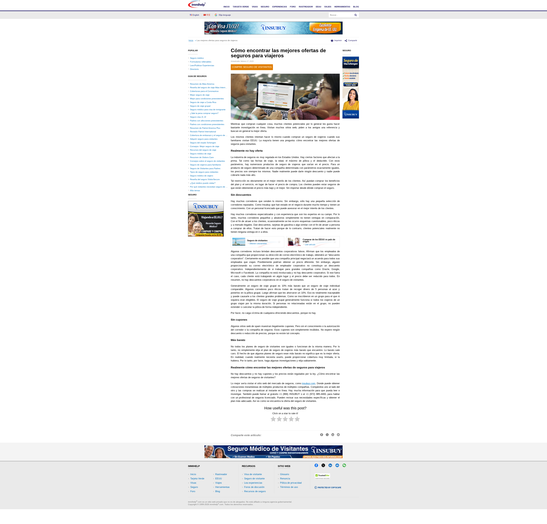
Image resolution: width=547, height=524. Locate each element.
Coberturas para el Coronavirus (204, 91)
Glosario (284, 474)
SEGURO (265, 7)
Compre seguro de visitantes (252, 67)
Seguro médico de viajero (201, 176)
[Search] (355, 15)
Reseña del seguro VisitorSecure (205, 179)
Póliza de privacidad (291, 482)
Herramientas (222, 487)
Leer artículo (310, 245)
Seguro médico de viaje (200, 153)
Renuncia (285, 478)
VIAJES (327, 7)
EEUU (318, 7)
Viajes (218, 482)
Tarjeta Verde (197, 478)
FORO (293, 7)
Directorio (194, 69)
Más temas (195, 190)
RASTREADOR (306, 7)
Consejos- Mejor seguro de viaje (204, 146)
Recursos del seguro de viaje (203, 150)
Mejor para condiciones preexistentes (207, 98)
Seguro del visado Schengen (203, 143)
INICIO (227, 7)
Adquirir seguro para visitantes (204, 139)
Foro (192, 491)
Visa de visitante (253, 474)
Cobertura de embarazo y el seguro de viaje (210, 135)
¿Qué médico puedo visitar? (203, 183)
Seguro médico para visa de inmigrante (207, 109)
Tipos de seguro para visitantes (204, 172)
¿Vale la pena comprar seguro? (204, 113)
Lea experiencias (253, 482)
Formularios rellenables (200, 62)
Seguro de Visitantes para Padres (205, 168)
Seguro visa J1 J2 (198, 117)
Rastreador (221, 474)
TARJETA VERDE (241, 7)
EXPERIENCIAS (279, 7)
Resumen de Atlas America (202, 84)
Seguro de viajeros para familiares (205, 165)
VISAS (255, 7)
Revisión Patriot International (203, 131)
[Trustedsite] (322, 478)
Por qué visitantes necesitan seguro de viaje (210, 187)
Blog (356, 7)
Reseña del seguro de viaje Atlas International (210, 87)
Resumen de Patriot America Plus (205, 128)
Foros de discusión (254, 487)
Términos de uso (289, 487)
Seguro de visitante (254, 478)
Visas (193, 482)
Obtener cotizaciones (258, 244)
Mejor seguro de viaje (200, 95)
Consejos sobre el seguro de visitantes (207, 161)
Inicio (191, 40)
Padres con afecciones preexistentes (206, 120)
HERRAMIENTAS (342, 7)
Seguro (194, 487)
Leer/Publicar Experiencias (202, 65)
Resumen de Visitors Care (202, 157)
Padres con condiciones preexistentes (207, 124)
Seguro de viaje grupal (200, 106)
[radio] (273, 419)
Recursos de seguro (255, 491)
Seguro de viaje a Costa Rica (203, 102)
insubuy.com (308, 383)
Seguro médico (197, 58)
